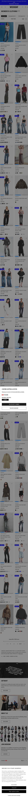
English (5, 399)
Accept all (14, 787)
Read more (14, 784)
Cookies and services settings (14, 795)
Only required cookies (14, 791)
